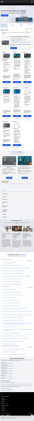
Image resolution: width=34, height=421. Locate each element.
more (18, 99)
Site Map (3, 410)
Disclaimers (4, 399)
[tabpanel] (17, 123)
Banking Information (5, 405)
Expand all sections (30, 260)
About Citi (3, 406)
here (16, 107)
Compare (9, 177)
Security (3, 403)
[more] (1, 4)
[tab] (4, 25)
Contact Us (3, 408)
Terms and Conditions (5, 396)
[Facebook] (32, 413)
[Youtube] (31, 413)
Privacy (3, 398)
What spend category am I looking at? (29, 29)
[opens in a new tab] (2, 1)
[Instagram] (29, 413)
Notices (3, 401)
